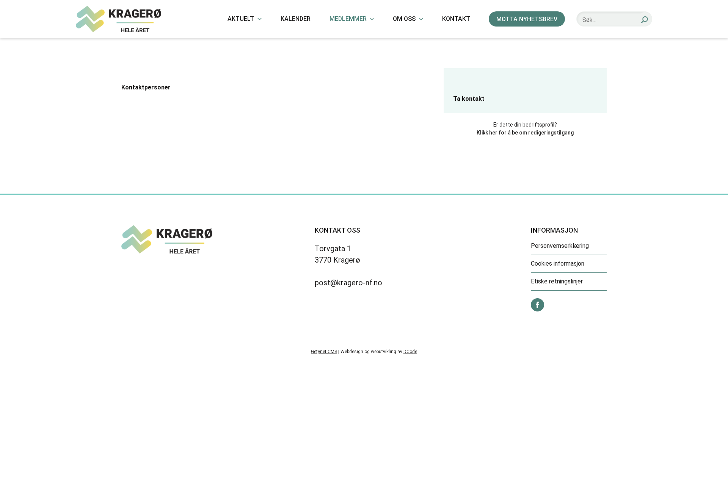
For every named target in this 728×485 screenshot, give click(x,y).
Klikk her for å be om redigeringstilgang (525, 133)
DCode (410, 351)
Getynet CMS (324, 351)
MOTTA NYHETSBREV (526, 19)
